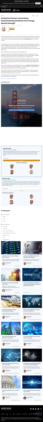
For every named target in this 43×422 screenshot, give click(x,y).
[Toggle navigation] (41, 10)
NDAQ (16, 319)
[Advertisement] (21, 136)
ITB (17, 292)
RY (36, 319)
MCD (15, 400)
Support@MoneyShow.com (37, 413)
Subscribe (21, 160)
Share (34, 15)
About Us (7, 414)
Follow (12, 29)
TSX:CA (40, 400)
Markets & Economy (6, 235)
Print (38, 15)
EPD (20, 25)
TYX (19, 319)
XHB (19, 292)
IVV (32, 319)
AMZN (10, 373)
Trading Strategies (6, 239)
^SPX (40, 346)
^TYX (8, 373)
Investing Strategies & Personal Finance (9, 233)
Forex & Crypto (5, 228)
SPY (19, 346)
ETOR (15, 346)
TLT (17, 319)
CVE (36, 400)
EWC (40, 319)
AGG (13, 319)
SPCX (15, 373)
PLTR (16, 400)
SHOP (38, 319)
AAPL (31, 319)
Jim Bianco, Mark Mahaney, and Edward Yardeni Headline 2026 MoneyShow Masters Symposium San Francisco (32, 284)
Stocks (4, 237)
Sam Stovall (8, 262)
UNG (37, 373)
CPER (17, 373)
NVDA (35, 319)
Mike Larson (29, 262)
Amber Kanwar (30, 397)
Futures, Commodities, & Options (8, 230)
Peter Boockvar (9, 289)
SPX (38, 400)
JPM (33, 319)
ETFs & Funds (5, 226)
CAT (13, 400)
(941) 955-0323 (39, 415)
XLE (38, 373)
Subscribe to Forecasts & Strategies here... (9, 78)
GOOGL (13, 373)
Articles (4, 216)
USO (40, 373)
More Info (38, 3)
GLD (11, 373)
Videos (4, 218)
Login (2, 6)
